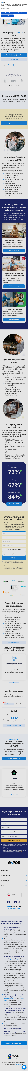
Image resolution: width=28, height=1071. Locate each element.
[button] (24, 1067)
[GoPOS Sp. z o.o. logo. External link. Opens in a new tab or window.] (3, 2)
